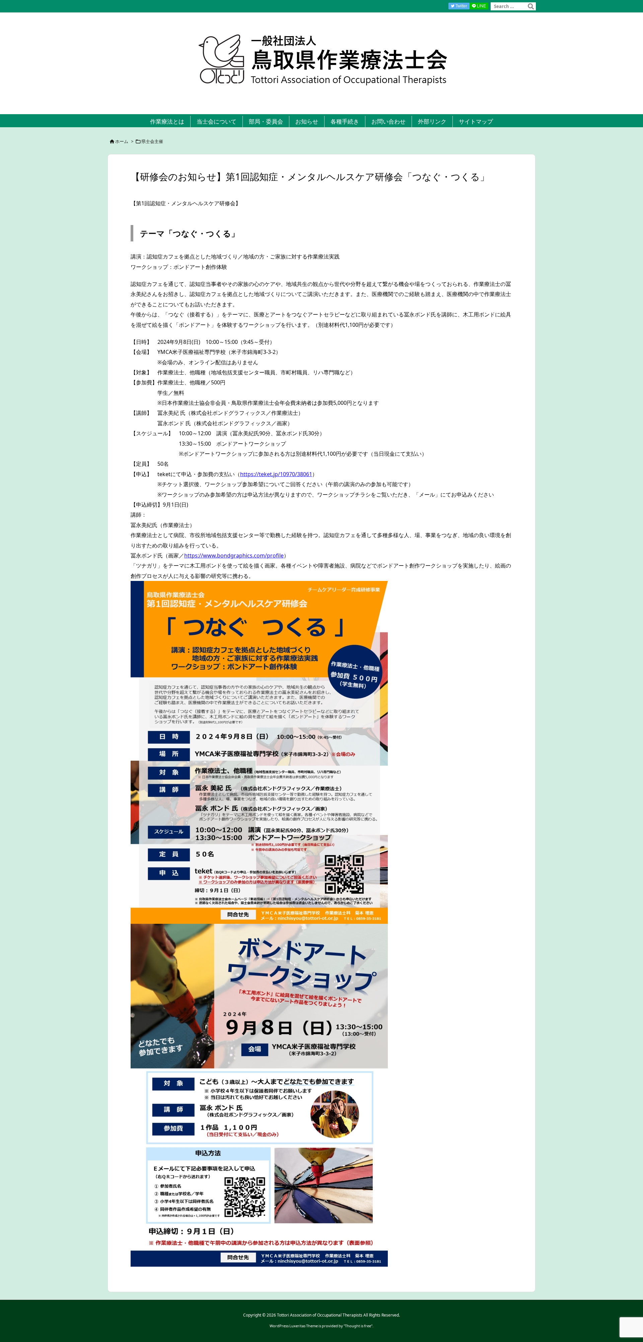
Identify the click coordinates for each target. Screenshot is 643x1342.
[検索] (531, 6)
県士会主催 (152, 141)
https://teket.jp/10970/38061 (276, 474)
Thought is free (358, 1325)
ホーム (121, 141)
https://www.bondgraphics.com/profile (234, 555)
